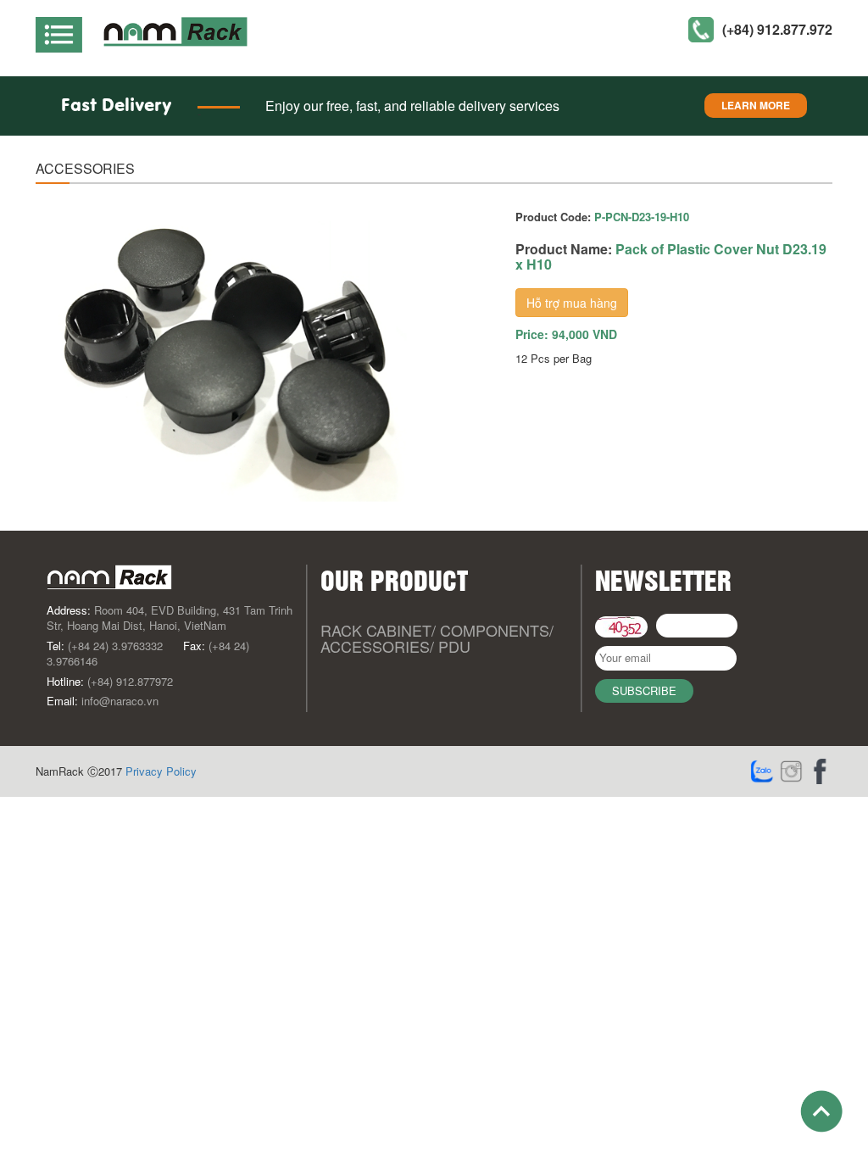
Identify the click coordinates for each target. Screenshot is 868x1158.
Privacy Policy (161, 771)
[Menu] (65, 29)
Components (494, 630)
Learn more (755, 105)
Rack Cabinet (375, 630)
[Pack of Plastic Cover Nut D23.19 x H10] (228, 361)
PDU (454, 646)
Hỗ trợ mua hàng (571, 302)
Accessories (375, 646)
